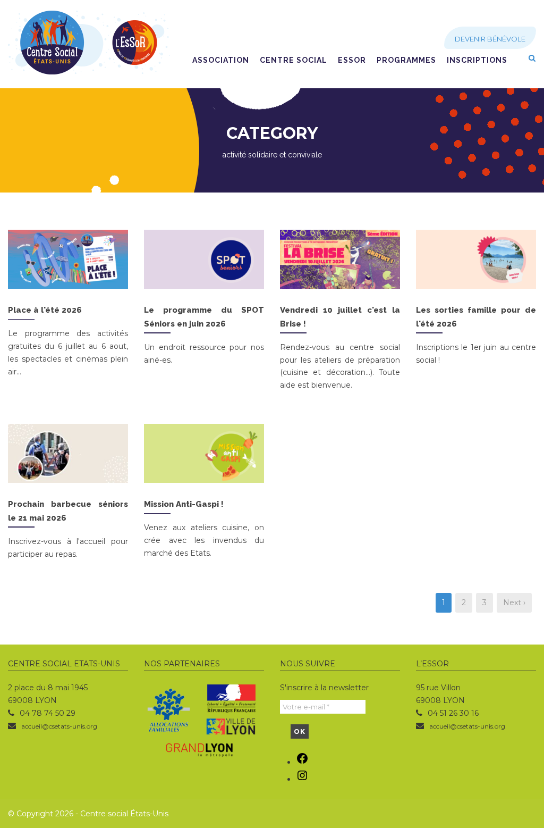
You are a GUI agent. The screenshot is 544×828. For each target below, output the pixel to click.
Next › (514, 602)
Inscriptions (477, 60)
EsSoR (352, 60)
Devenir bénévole (490, 39)
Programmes (406, 60)
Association (220, 60)
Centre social (293, 60)
